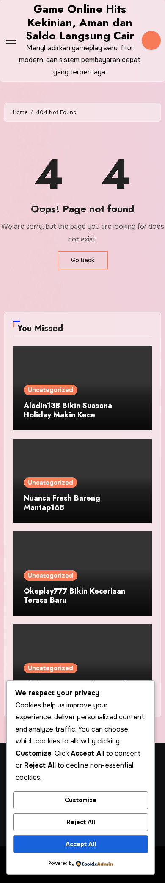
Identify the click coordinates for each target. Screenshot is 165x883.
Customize (80, 800)
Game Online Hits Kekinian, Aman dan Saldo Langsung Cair (80, 22)
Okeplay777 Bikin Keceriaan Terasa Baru (74, 596)
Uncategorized (50, 390)
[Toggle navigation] (11, 41)
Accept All (81, 844)
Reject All (80, 822)
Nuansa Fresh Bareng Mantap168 (62, 503)
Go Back (82, 260)
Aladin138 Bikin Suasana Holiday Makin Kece (68, 410)
